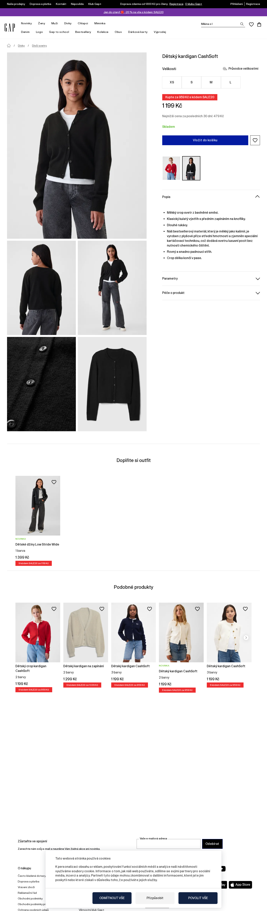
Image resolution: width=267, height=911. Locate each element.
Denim (25, 31)
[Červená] (171, 168)
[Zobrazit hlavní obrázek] (77, 145)
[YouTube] (222, 868)
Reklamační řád (27, 892)
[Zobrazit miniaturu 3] (41, 384)
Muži (54, 23)
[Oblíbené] (251, 24)
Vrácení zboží (26, 887)
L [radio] (230, 82)
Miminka (100, 23)
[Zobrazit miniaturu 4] (112, 384)
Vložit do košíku (205, 140)
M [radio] (211, 82)
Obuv (118, 31)
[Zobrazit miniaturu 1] (41, 288)
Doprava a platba (40, 3)
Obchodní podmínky (30, 898)
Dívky (68, 23)
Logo (39, 31)
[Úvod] (9, 45)
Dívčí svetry (39, 45)
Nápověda (77, 3)
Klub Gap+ (94, 3)
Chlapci (83, 23)
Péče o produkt (173, 292)
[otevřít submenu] (34, 23)
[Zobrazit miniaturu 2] (112, 288)
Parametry (170, 278)
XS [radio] (172, 82)
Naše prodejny (16, 3)
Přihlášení (236, 3)
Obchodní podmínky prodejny (36, 904)
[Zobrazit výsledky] (242, 24)
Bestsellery (83, 31)
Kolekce (102, 31)
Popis (166, 197)
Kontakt (61, 3)
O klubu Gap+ (193, 3)
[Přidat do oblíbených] (54, 482)
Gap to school (59, 31)
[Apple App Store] (240, 885)
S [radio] (192, 82)
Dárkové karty (138, 31)
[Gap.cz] (10, 27)
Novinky (26, 23)
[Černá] (191, 168)
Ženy (41, 23)
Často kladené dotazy (32, 875)
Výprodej (160, 31)
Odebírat (212, 844)
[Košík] (259, 24)
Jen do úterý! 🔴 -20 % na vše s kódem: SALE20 (134, 12)
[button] (255, 140)
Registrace (176, 3)
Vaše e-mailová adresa (153, 838)
